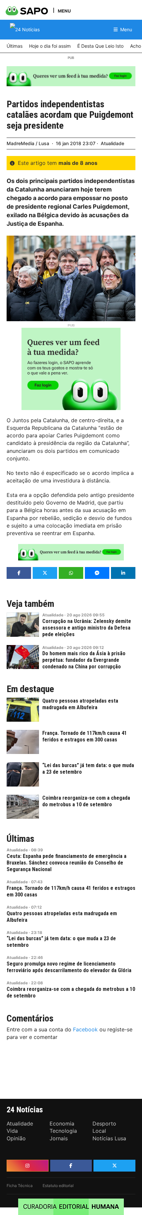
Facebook (85, 1029)
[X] (114, 1166)
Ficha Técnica (20, 1185)
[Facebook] (71, 1166)
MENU (64, 10)
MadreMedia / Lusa (28, 143)
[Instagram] (28, 1166)
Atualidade (112, 143)
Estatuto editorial (58, 1185)
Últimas (20, 839)
